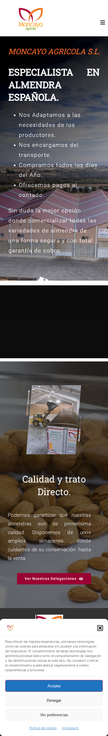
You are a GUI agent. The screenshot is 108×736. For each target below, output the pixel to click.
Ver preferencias (54, 715)
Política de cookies (43, 728)
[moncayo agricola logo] (31, 5)
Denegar (54, 700)
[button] (100, 628)
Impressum (70, 728)
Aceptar (54, 686)
